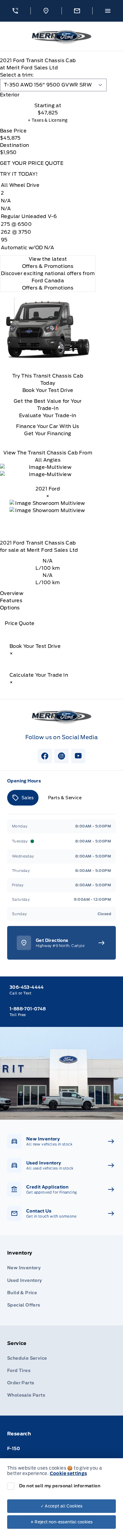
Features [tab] (11, 600)
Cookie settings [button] (68, 1473)
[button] (15, 10)
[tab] (48, 95)
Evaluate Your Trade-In (47, 415)
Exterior (9, 95)
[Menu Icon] (107, 10)
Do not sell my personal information (59, 1485)
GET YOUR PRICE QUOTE (31, 163)
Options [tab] (10, 608)
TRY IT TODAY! (19, 174)
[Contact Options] (76, 10)
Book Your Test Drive (47, 390)
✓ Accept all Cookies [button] (62, 1506)
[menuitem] (61, 1280)
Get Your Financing (47, 433)
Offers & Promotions (48, 288)
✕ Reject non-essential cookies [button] (61, 1522)
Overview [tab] (11, 593)
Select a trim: (17, 75)
